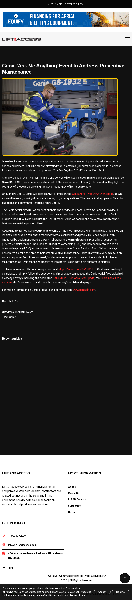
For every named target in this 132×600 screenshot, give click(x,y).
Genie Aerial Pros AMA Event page (92, 193)
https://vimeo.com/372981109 (77, 269)
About (72, 486)
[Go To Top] (125, 578)
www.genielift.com (84, 289)
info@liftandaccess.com (22, 545)
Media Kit (74, 493)
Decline (120, 591)
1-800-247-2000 (17, 536)
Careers (73, 512)
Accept (102, 591)
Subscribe (74, 505)
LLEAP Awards (77, 499)
